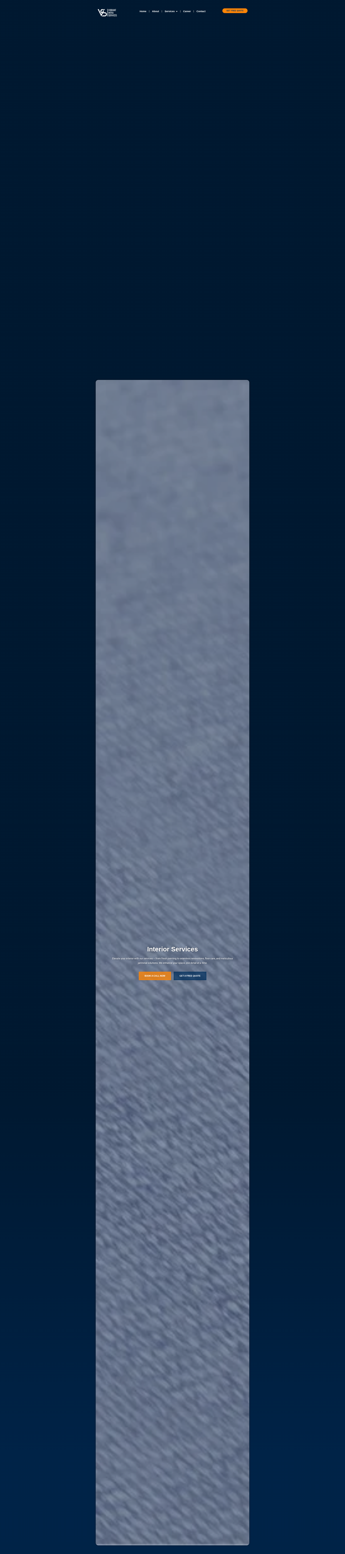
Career (187, 11)
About (155, 11)
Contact (201, 11)
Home (143, 11)
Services (170, 11)
